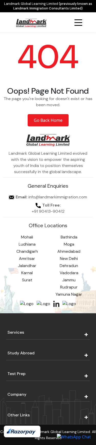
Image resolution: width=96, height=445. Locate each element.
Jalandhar (27, 265)
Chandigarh (27, 251)
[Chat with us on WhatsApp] (74, 436)
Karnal (27, 272)
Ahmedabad (68, 251)
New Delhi (69, 258)
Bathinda (69, 237)
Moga (69, 244)
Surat (27, 280)
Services (15, 332)
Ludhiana (27, 244)
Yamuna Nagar (69, 294)
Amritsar (27, 258)
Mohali (27, 237)
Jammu (69, 280)
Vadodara (69, 272)
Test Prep (16, 373)
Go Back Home (48, 120)
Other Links (18, 415)
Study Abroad (21, 353)
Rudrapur (69, 287)
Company (16, 394)
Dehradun (69, 265)
